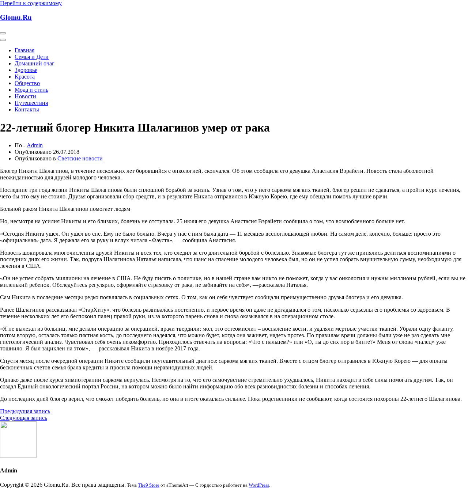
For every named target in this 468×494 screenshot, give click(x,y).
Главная (24, 50)
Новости (25, 96)
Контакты (27, 109)
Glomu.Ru (16, 17)
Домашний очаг (34, 63)
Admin (35, 145)
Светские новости (80, 158)
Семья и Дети (32, 57)
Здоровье (26, 70)
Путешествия (31, 103)
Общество (27, 83)
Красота (25, 76)
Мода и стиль (31, 90)
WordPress (259, 485)
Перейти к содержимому (31, 3)
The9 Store (148, 485)
